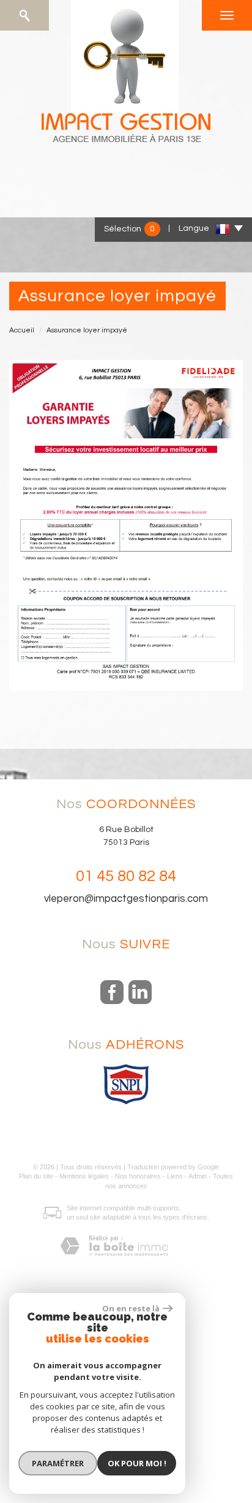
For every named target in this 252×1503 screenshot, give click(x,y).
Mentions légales (84, 1176)
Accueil (21, 330)
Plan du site (36, 1176)
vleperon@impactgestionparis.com (126, 898)
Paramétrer (58, 1463)
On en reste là (131, 1308)
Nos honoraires (138, 1176)
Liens (175, 1176)
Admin (197, 1176)
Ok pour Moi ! (137, 1463)
